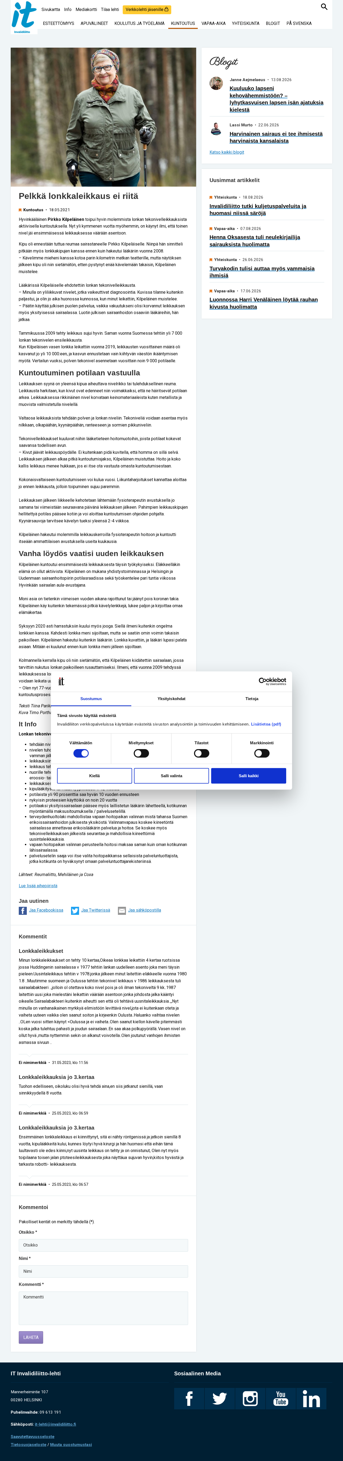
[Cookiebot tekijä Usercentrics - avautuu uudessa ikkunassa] (262, 682)
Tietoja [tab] (251, 698)
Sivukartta (51, 9)
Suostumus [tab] (91, 698)
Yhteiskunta (245, 23)
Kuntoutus (183, 23)
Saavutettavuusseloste (32, 1436)
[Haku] (324, 6)
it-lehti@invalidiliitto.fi (55, 1424)
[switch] (141, 753)
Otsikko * (28, 1232)
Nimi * (25, 1258)
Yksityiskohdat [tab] (171, 698)
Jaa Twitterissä (95, 910)
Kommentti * (31, 1284)
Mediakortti (86, 9)
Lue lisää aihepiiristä (38, 885)
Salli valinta (171, 775)
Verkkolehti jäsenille (145, 9)
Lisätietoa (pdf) (266, 724)
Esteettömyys (58, 23)
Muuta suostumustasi (71, 1444)
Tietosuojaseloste (28, 1444)
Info (68, 9)
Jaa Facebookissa (46, 910)
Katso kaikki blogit (227, 152)
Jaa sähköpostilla (144, 910)
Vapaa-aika (214, 23)
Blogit (273, 23)
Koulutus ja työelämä (139, 23)
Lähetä (31, 1337)
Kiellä (94, 775)
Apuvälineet (94, 23)
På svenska (299, 23)
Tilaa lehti (110, 9)
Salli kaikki (249, 775)
